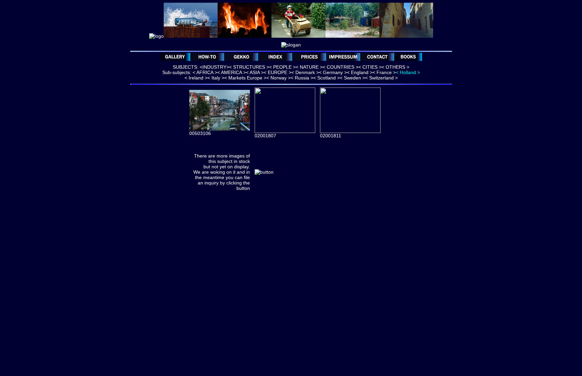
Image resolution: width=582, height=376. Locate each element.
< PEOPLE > (282, 67)
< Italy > (215, 77)
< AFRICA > (205, 72)
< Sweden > (352, 77)
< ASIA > (255, 72)
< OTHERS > (395, 67)
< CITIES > (370, 67)
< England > (360, 72)
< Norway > (278, 77)
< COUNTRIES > (340, 67)
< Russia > (302, 77)
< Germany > (333, 72)
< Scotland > (326, 77)
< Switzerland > (381, 77)
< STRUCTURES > (249, 67)
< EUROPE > (277, 72)
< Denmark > (305, 72)
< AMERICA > (231, 72)
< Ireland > (196, 77)
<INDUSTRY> (214, 67)
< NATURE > (309, 67)
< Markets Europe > (245, 77)
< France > (384, 72)
